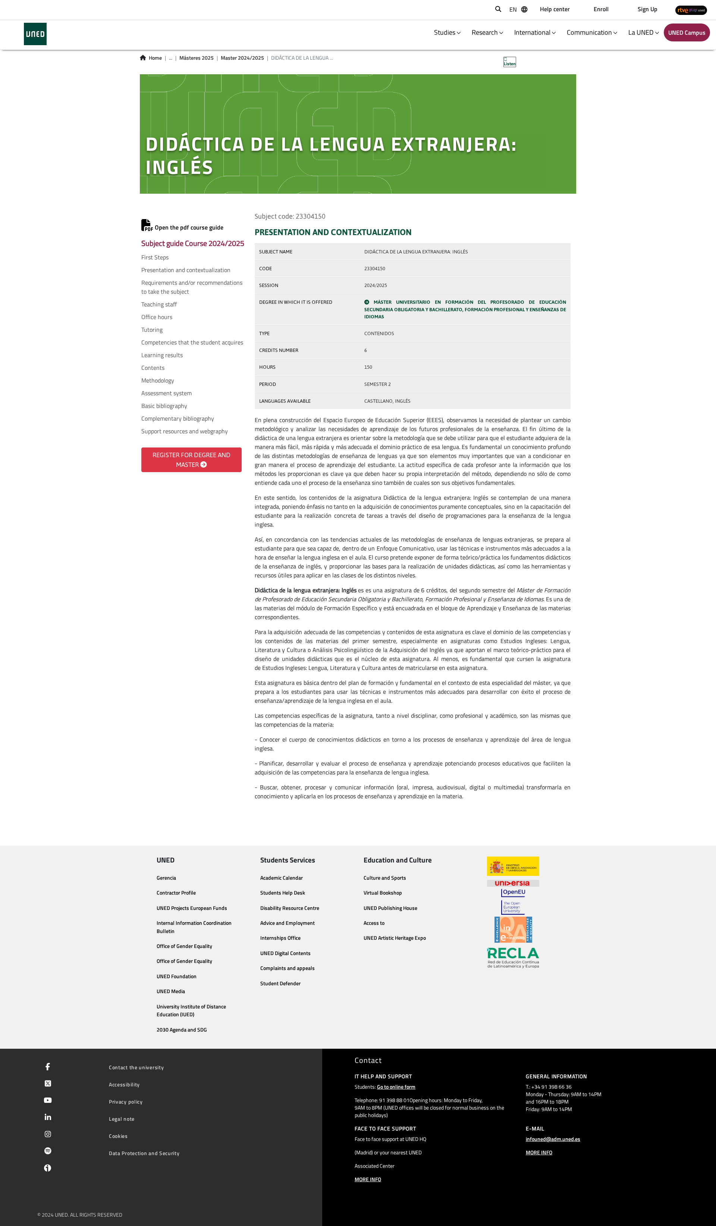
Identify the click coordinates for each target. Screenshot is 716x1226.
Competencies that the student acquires (192, 342)
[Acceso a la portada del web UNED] (35, 34)
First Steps (155, 257)
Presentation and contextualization (185, 269)
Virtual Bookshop (383, 893)
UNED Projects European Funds (192, 908)
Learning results (162, 354)
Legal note (122, 1119)
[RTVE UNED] (691, 10)
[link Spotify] (46, 1151)
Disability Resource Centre (289, 908)
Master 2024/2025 (242, 58)
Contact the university (136, 1067)
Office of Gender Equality (184, 946)
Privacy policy (126, 1101)
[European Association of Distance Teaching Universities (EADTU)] (513, 930)
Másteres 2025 (196, 58)
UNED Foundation (177, 976)
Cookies (118, 1136)
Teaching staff (159, 304)
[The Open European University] (513, 902)
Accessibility (124, 1084)
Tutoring (152, 329)
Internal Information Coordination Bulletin (194, 927)
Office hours (156, 316)
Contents (152, 367)
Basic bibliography (164, 405)
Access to (374, 923)
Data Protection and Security (144, 1153)
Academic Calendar (281, 878)
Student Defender (280, 983)
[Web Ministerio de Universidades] (513, 866)
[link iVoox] (46, 1169)
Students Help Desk (282, 893)
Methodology (157, 380)
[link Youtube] (46, 1101)
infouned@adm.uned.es (553, 1139)
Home (155, 58)
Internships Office (280, 938)
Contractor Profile (176, 893)
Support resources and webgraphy (184, 431)
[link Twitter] (46, 1084)
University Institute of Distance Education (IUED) (191, 1010)
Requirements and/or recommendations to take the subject (191, 287)
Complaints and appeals (287, 968)
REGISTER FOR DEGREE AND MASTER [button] (191, 459)
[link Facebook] (46, 1067)
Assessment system (166, 393)
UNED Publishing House (390, 908)
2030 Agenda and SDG (182, 1030)
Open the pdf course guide (188, 227)
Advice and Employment (287, 923)
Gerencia (166, 878)
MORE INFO (368, 1179)
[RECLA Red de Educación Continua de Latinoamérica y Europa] (513, 957)
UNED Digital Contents (285, 953)
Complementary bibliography (177, 418)
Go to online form (396, 1087)
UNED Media (171, 991)
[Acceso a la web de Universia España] (513, 882)
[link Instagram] (46, 1135)
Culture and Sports (385, 878)
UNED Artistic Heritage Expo (395, 938)
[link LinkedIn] (46, 1118)
